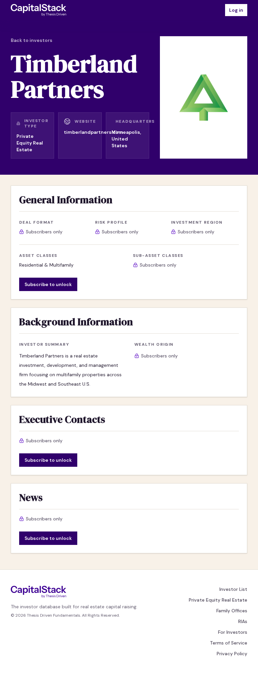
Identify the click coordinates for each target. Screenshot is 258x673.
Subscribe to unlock (48, 284)
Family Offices (231, 611)
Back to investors (31, 40)
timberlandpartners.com (93, 132)
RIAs (242, 621)
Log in (236, 10)
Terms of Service (228, 643)
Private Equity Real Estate (218, 600)
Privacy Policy (232, 654)
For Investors (232, 632)
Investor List (233, 589)
